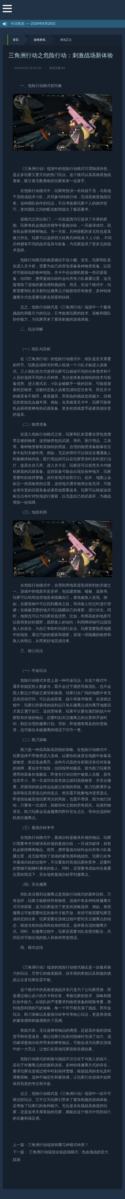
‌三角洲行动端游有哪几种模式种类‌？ (58, 1145)
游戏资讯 (39, 39)
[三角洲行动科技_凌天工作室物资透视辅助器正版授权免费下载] (67, 9)
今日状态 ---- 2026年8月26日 (33, 24)
